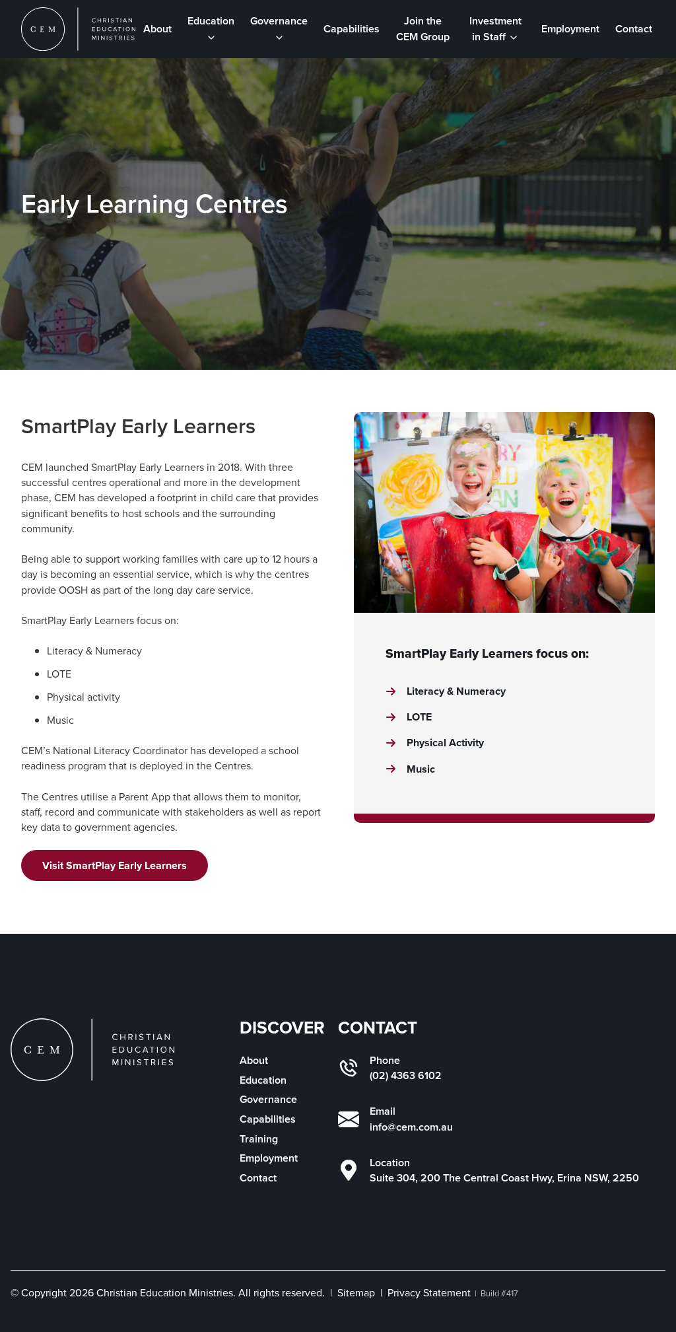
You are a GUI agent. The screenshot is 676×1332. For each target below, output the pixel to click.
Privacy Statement (429, 1292)
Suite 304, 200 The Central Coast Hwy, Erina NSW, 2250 (504, 1177)
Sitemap (356, 1292)
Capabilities (351, 28)
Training (259, 1138)
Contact (633, 28)
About (157, 28)
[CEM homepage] (78, 29)
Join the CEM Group (423, 28)
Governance (268, 1099)
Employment (570, 28)
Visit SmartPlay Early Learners (114, 865)
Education (263, 1080)
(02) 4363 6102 (406, 1075)
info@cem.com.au (411, 1127)
